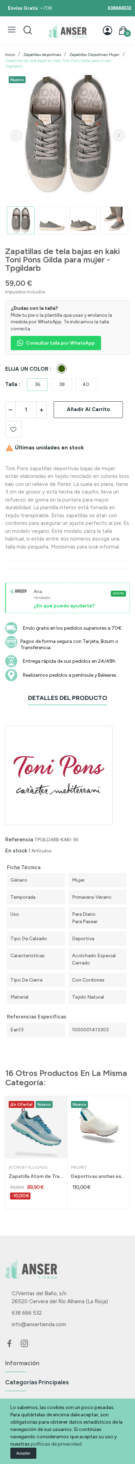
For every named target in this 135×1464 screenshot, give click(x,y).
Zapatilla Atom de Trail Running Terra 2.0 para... (36, 1176)
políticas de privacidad (56, 1444)
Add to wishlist (13, 429)
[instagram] (24, 1343)
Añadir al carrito (88, 409)
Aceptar (23, 1453)
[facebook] (9, 1343)
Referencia (19, 839)
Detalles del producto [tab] (67, 698)
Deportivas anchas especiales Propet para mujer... (98, 1176)
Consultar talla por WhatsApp (60, 343)
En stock (16, 850)
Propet (79, 1167)
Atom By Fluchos (28, 1167)
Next (119, 135)
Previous (16, 135)
